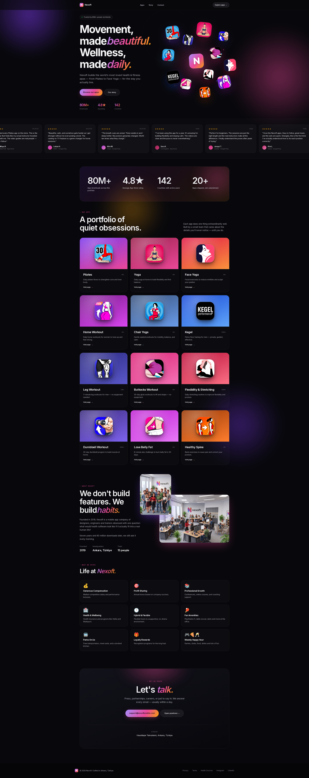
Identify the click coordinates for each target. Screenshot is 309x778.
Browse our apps (91, 92)
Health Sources (207, 770)
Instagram (220, 770)
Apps (142, 5)
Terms (194, 770)
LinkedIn (231, 770)
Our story (112, 92)
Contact (160, 5)
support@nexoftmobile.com (142, 713)
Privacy (185, 770)
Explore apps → (221, 5)
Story (151, 5)
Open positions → (172, 713)
